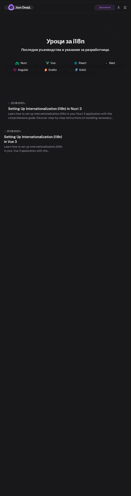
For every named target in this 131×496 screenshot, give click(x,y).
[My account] (118, 7)
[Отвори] (125, 7)
